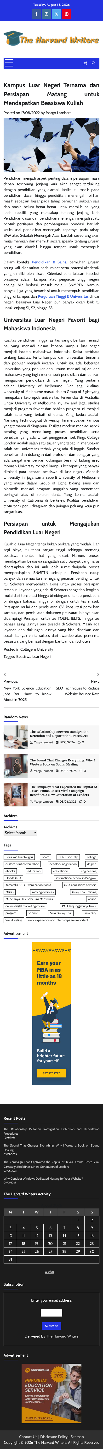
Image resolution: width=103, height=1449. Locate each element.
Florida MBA (13, 878)
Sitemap (77, 1436)
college (91, 857)
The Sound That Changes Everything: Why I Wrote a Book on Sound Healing (62, 762)
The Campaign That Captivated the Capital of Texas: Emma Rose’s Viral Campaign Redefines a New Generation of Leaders (63, 791)
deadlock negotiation (63, 864)
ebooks (10, 871)
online (92, 899)
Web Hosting (14, 920)
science (33, 913)
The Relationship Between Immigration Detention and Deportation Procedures (59, 734)
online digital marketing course (25, 906)
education (34, 871)
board (45, 857)
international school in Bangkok (76, 878)
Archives (10, 827)
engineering (88, 871)
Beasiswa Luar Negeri (33, 656)
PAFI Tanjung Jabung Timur (79, 906)
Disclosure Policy (54, 1436)
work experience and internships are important (58, 920)
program (11, 913)
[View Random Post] (85, 63)
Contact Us (28, 1436)
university (90, 913)
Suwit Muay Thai (61, 913)
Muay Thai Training (84, 892)
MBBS (10, 892)
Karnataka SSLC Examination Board (28, 885)
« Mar (49, 1272)
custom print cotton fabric (22, 864)
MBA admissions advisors (80, 885)
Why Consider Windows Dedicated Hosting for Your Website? (43, 1178)
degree (91, 864)
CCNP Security (68, 857)
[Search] (93, 63)
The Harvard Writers (62, 1336)
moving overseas (43, 892)
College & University (36, 649)
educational (60, 871)
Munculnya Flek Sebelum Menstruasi (29, 899)
